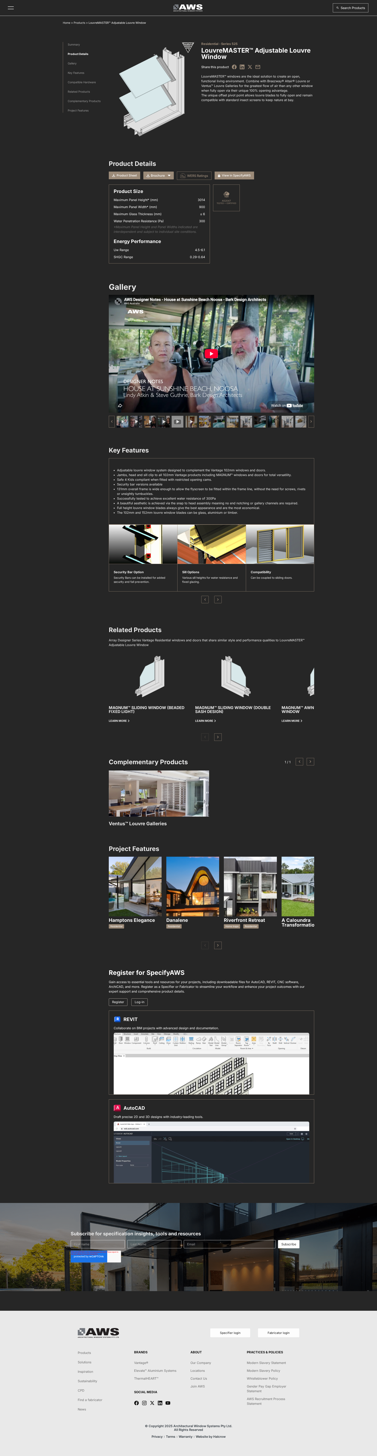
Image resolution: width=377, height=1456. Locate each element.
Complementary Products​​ (84, 101)
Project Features (78, 110)
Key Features (76, 72)
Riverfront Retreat (244, 920)
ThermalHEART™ (146, 1378)
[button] (350, 7)
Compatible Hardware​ (82, 82)
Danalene (177, 920)
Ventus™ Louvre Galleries (138, 823)
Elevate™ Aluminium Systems (155, 1371)
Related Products (79, 91)
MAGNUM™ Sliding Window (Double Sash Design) (233, 709)
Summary (74, 44)
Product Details (78, 54)
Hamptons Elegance (132, 920)
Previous (205, 599)
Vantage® (141, 1363)
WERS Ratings (197, 176)
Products (79, 22)
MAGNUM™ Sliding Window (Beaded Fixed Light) (146, 709)
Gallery (72, 63)
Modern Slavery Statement (266, 1363)
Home (66, 22)
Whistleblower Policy (262, 1378)
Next (218, 599)
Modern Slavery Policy (263, 1371)
